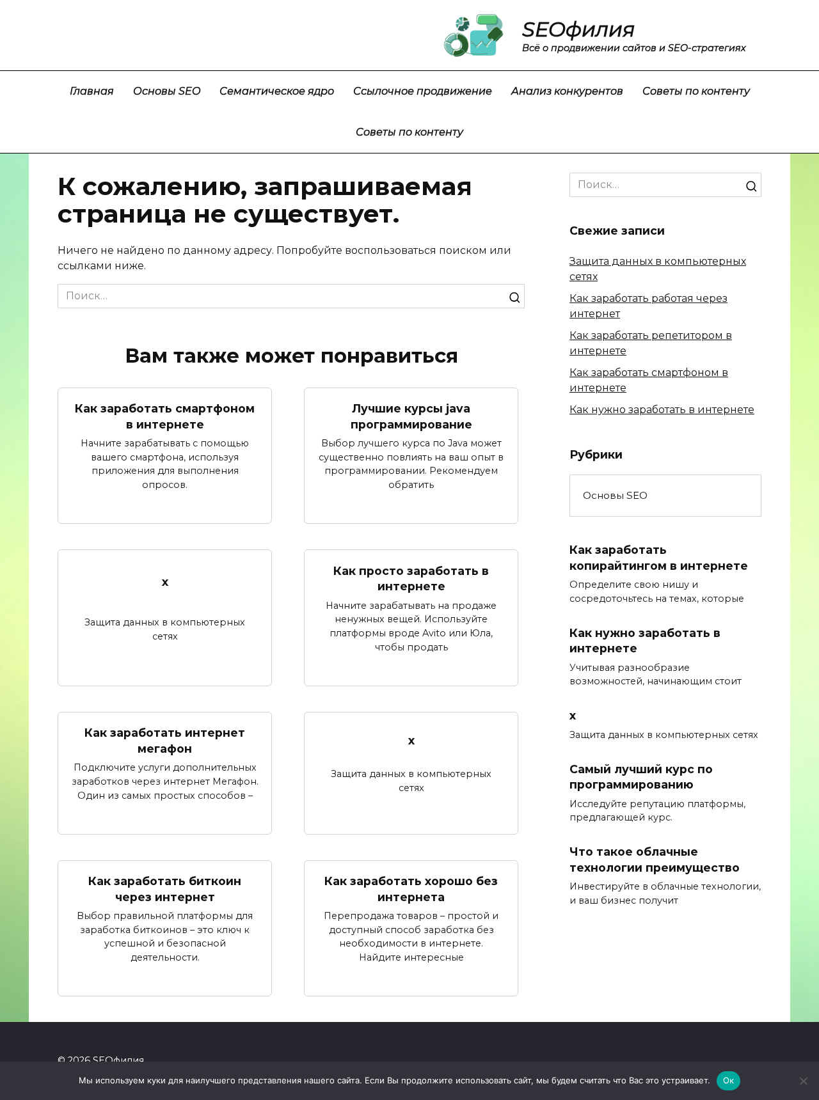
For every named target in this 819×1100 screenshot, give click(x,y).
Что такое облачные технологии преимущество (654, 859)
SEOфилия (578, 29)
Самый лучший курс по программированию (641, 776)
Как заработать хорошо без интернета (411, 889)
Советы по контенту (696, 91)
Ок (729, 1080)
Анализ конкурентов (567, 91)
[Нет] (803, 1080)
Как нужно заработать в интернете (661, 410)
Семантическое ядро (276, 91)
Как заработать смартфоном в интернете (165, 416)
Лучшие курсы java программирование (411, 416)
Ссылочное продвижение (422, 91)
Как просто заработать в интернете (411, 578)
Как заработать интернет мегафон (164, 740)
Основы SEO (166, 91)
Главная (92, 91)
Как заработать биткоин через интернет (164, 889)
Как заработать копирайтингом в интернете (658, 557)
